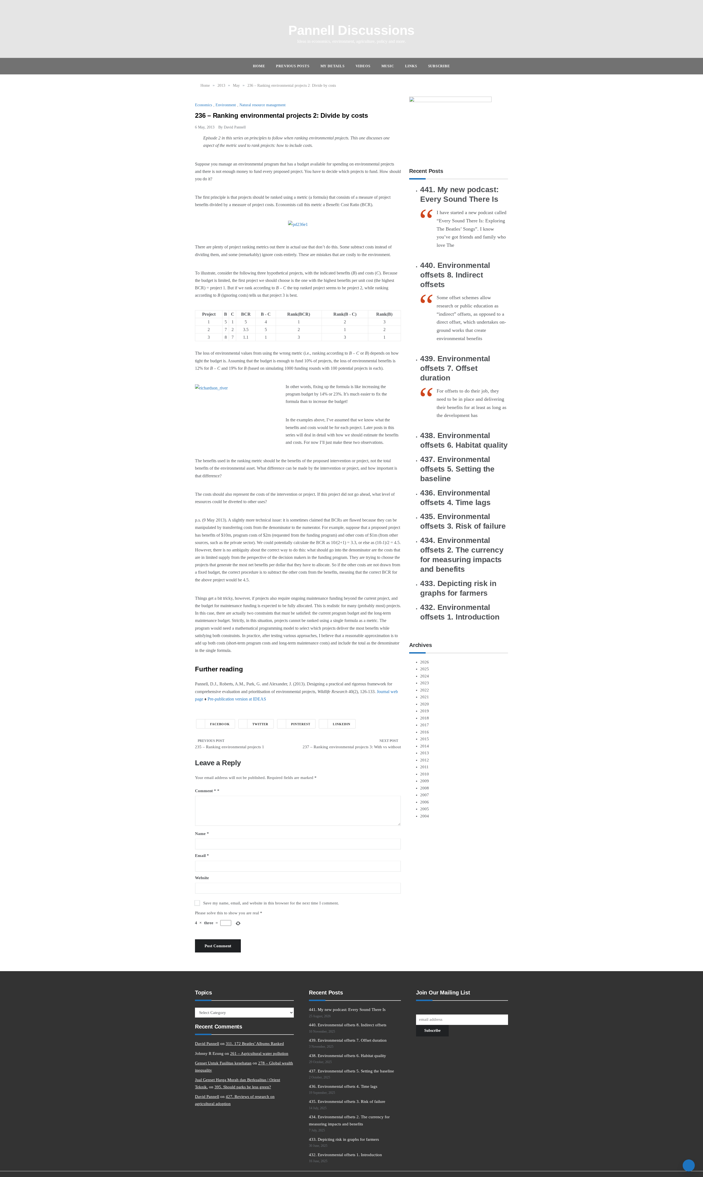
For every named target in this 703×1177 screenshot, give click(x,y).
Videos (363, 66)
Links (411, 66)
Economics (203, 105)
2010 (424, 774)
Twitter (260, 724)
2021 (424, 697)
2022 (424, 690)
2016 (424, 732)
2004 (424, 816)
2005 (424, 809)
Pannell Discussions (351, 30)
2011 (424, 767)
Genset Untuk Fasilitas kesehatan (223, 1063)
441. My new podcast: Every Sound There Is (347, 1009)
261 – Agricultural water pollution (259, 1053)
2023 (424, 683)
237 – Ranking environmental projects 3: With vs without (352, 747)
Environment (226, 105)
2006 (424, 802)
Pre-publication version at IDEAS (237, 699)
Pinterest (301, 724)
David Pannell (235, 127)
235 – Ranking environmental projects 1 (229, 747)
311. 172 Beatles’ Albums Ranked (255, 1043)
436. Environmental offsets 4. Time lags (343, 1086)
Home (259, 66)
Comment (205, 791)
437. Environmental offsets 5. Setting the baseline (457, 469)
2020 (424, 704)
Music (387, 66)
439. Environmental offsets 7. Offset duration (455, 368)
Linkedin (341, 724)
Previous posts (292, 66)
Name (202, 833)
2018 (424, 718)
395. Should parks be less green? (242, 1087)
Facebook (220, 724)
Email (202, 855)
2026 (424, 662)
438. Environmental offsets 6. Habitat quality (347, 1055)
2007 (424, 795)
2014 (424, 746)
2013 (424, 753)
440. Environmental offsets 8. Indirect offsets (455, 275)
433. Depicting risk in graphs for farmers (344, 1139)
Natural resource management (262, 105)
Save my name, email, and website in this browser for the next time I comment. (271, 903)
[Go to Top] (689, 1165)
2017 (424, 725)
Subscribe (439, 66)
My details (332, 66)
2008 (424, 788)
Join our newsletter (432, 1010)
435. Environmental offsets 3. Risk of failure (347, 1101)
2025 (424, 669)
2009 (424, 781)
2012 (424, 760)
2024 (424, 676)
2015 (424, 739)
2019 (424, 711)
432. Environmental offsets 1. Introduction (345, 1155)
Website (202, 878)
